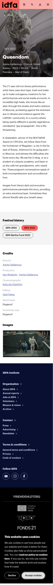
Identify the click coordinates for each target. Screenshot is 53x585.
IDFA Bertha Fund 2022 (18, 235)
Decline (12, 575)
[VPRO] (26, 518)
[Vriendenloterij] (26, 496)
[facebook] (24, 476)
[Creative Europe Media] (26, 508)
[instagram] (15, 476)
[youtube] (6, 476)
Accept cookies (33, 575)
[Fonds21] (26, 528)
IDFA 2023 (29, 228)
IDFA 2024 (11, 228)
